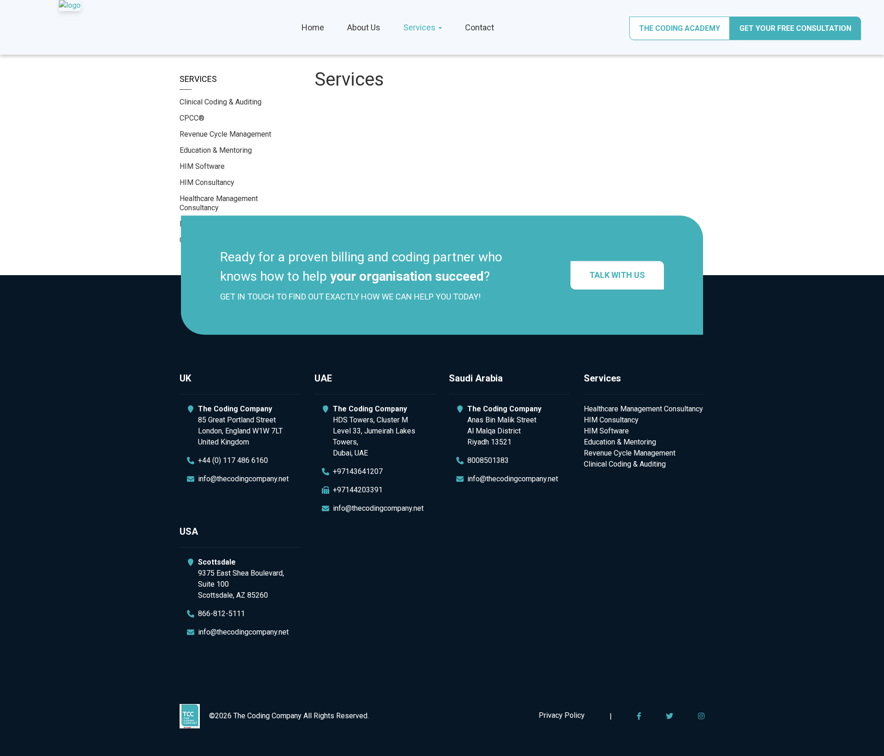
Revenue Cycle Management (225, 134)
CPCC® (192, 118)
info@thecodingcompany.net (243, 478)
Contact (479, 27)
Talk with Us (617, 275)
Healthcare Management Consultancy (219, 203)
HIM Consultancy (207, 182)
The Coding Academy (679, 28)
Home (313, 27)
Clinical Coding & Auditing (221, 102)
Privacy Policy (562, 715)
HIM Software (202, 166)
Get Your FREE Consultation (795, 28)
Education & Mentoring (216, 150)
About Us (363, 27)
